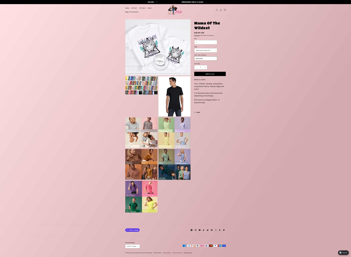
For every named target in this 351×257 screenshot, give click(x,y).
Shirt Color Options (200, 55)
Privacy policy (167, 252)
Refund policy (157, 252)
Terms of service (177, 252)
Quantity (197, 63)
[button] (217, 10)
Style (195, 46)
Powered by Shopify (146, 252)
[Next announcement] (205, 2)
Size (195, 38)
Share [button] (198, 112)
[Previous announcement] (146, 2)
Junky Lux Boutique (135, 252)
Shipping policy (188, 252)
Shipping (197, 35)
